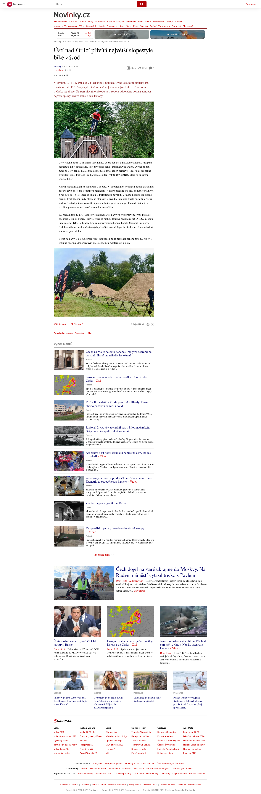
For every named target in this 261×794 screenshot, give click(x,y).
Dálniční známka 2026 (194, 736)
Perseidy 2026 (132, 763)
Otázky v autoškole (192, 749)
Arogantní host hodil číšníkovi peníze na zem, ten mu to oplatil (118, 454)
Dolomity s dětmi (165, 753)
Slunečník (127, 768)
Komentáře (131, 21)
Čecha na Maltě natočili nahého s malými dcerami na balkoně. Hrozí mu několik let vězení (118, 353)
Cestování (91, 26)
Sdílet (144, 67)
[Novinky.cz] (72, 15)
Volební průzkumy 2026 (65, 736)
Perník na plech (138, 753)
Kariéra (95, 784)
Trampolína (114, 768)
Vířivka (189, 768)
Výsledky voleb (61, 740)
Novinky (57, 66)
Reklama (85, 784)
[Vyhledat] (142, 4)
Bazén (84, 768)
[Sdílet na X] (152, 324)
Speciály (144, 26)
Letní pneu (139, 773)
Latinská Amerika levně (168, 749)
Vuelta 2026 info (87, 732)
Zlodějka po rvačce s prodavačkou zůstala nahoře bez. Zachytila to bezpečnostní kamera (119, 480)
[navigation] (3, 4)
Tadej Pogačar (86, 745)
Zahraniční (100, 21)
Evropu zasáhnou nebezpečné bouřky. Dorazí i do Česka (116, 379)
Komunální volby (62, 753)
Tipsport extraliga (114, 740)
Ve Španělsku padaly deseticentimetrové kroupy (115, 528)
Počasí (153, 26)
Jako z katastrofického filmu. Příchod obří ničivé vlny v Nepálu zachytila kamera (183, 644)
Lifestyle (170, 21)
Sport (128, 26)
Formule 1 (110, 749)
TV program (164, 26)
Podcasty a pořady (115, 26)
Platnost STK (189, 753)
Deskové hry (152, 773)
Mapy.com (98, 763)
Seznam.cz (251, 4)
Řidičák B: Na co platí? (194, 745)
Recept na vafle (138, 749)
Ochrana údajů (150, 784)
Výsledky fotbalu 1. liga (116, 736)
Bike (89, 333)
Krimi (140, 21)
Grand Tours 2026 (88, 753)
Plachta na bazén (98, 768)
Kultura (148, 21)
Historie (101, 26)
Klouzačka (139, 768)
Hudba (88, 507)
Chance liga (111, 732)
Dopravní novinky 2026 (194, 740)
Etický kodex (135, 784)
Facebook (65, 784)
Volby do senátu (61, 749)
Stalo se (73, 21)
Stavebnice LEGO (103, 773)
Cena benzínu (148, 763)
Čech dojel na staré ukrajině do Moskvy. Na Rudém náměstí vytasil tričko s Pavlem (160, 571)
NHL (108, 753)
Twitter (75, 784)
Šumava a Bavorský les (168, 740)
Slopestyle (79, 333)
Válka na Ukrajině (115, 21)
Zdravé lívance (138, 740)
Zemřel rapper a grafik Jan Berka (106, 503)
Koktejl (178, 21)
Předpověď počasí (113, 763)
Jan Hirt (83, 740)
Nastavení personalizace (189, 784)
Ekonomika (158, 21)
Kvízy (135, 26)
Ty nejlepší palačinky (141, 732)
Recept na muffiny (140, 736)
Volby (90, 21)
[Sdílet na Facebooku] (148, 324)
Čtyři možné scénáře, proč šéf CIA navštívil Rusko (75, 643)
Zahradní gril (177, 768)
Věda (81, 26)
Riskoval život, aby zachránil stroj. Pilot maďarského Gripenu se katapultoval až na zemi (118, 429)
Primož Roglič (86, 749)
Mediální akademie (117, 784)
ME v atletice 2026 (114, 745)
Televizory (165, 773)
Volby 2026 (59, 732)
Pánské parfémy (197, 773)
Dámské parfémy (123, 773)
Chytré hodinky (179, 773)
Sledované (188, 26)
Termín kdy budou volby (65, 745)
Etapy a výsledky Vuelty (91, 736)
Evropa (89, 360)
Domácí (82, 21)
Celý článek (139, 590)
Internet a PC (60, 26)
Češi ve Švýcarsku (166, 745)
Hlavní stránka (61, 21)
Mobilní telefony (85, 773)
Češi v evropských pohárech (170, 763)
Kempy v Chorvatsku (167, 732)
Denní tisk (176, 26)
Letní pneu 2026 (191, 732)
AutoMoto (72, 26)
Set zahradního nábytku (157, 768)
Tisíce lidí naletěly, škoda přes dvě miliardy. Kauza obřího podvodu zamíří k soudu (117, 404)
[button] (104, 130)
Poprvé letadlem (165, 736)
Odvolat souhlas (167, 784)
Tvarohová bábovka (140, 745)
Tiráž (103, 784)
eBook (133, 67)
